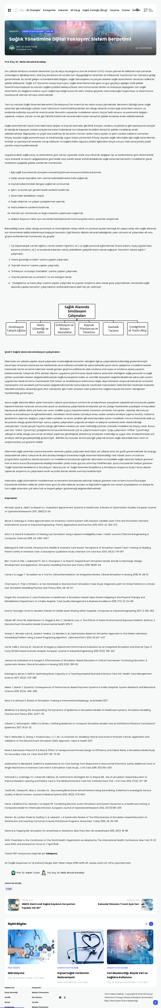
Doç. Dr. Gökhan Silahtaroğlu (121, 982)
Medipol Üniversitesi (40, 992)
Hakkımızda (9, 988)
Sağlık (9, 889)
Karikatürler (9, 1007)
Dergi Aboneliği (11, 992)
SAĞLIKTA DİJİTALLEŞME (33, 31)
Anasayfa (14, 31)
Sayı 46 (49, 31)
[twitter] (65, 997)
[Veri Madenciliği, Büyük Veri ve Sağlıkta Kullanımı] (130, 947)
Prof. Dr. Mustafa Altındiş (20, 978)
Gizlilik (7, 997)
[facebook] (60, 997)
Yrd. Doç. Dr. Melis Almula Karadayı (65, 872)
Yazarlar (35, 1002)
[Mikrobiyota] (31, 947)
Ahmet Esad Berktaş (66, 982)
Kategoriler (36, 988)
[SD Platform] (17, 10)
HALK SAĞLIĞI (14, 968)
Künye (7, 1002)
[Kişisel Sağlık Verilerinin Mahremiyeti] (80, 947)
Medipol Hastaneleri (40, 1007)
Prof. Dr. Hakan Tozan (26, 47)
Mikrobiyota (16, 973)
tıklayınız (51, 853)
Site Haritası (37, 997)
